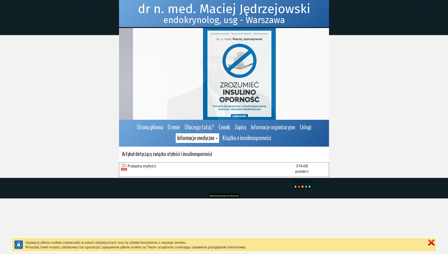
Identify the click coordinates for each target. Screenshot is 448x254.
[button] (197, 138)
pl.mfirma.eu (233, 195)
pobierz (302, 171)
